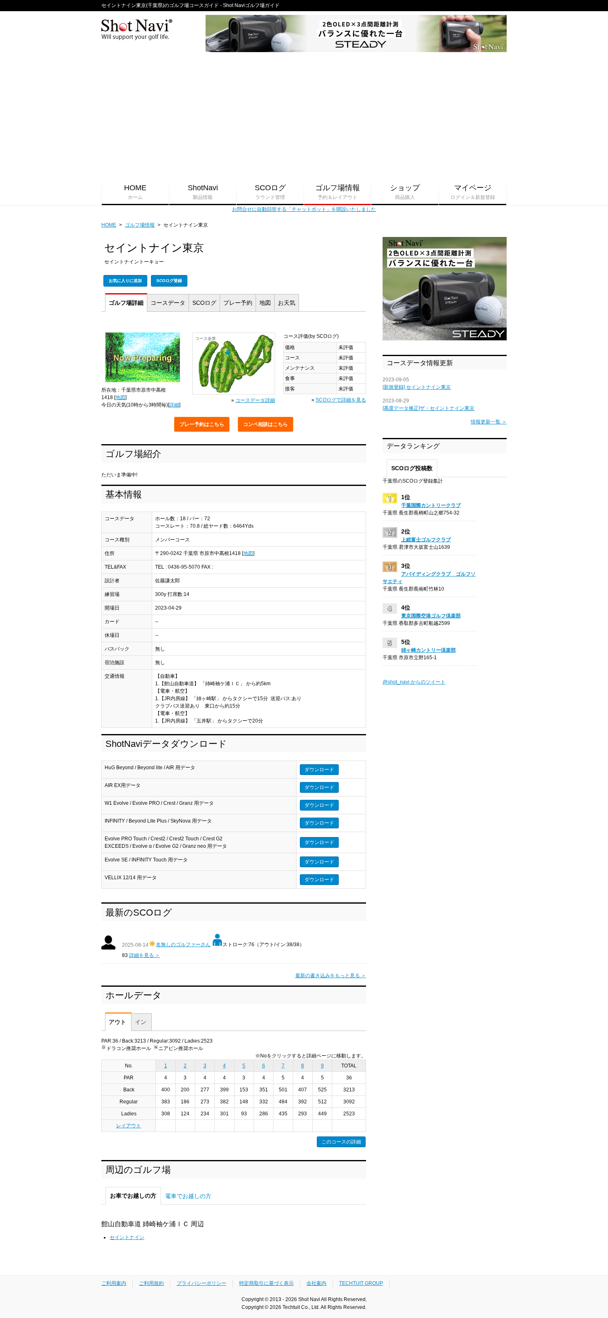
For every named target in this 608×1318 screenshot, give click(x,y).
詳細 (126, 302)
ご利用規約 (151, 1283)
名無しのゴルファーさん (183, 944)
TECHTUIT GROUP (361, 1283)
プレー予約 (202, 424)
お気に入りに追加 (125, 280)
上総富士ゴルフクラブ (426, 540)
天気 (286, 302)
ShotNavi (203, 192)
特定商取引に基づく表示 (266, 1283)
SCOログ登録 (169, 280)
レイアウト (128, 1126)
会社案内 (316, 1283)
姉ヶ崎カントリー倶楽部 (428, 650)
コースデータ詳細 (255, 400)
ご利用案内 (113, 1283)
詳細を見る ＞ (144, 955)
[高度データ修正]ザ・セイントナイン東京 (428, 408)
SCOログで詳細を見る (341, 400)
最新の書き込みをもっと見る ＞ (330, 975)
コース (168, 302)
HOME (135, 192)
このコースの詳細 (341, 1142)
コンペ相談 (265, 424)
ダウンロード (319, 770)
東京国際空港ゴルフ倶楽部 (431, 616)
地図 (265, 302)
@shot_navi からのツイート (414, 682)
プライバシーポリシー (201, 1283)
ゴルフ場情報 (337, 192)
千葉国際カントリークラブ (431, 505)
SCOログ (270, 192)
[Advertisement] (304, 116)
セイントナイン (127, 1237)
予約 (237, 302)
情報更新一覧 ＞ (489, 422)
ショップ (405, 192)
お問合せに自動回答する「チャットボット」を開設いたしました (304, 209)
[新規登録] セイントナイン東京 (417, 387)
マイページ (472, 192)
